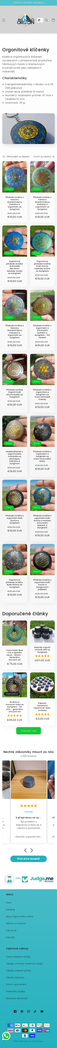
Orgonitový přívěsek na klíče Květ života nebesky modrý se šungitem (42, 266)
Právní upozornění (16, 984)
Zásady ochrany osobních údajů (24, 963)
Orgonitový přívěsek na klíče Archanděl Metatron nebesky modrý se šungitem (14, 267)
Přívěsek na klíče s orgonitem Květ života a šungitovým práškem (42, 585)
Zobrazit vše (28, 730)
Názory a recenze (16, 923)
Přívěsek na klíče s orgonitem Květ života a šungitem (14, 519)
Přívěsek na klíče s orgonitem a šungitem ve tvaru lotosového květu (42, 456)
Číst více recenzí (28, 859)
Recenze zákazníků (17, 998)
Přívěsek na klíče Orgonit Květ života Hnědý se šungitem (14, 393)
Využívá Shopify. (38, 1041)
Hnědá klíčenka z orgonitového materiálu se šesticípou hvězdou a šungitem (14, 457)
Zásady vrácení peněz (18, 970)
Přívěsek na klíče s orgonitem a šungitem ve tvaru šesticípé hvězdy (42, 395)
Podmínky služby (15, 991)
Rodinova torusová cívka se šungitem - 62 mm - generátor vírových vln (15, 707)
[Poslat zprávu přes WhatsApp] (6, 1036)
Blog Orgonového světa (19, 916)
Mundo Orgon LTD (24, 1041)
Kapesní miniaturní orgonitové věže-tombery (42, 706)
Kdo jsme (11, 930)
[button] (3, 20)
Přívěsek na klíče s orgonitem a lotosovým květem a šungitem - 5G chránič (42, 331)
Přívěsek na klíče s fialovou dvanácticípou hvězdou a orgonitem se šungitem (14, 203)
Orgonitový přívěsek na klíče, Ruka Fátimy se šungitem (14, 583)
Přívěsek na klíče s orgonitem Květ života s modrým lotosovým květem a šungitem (42, 521)
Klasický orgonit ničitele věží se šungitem (42, 649)
